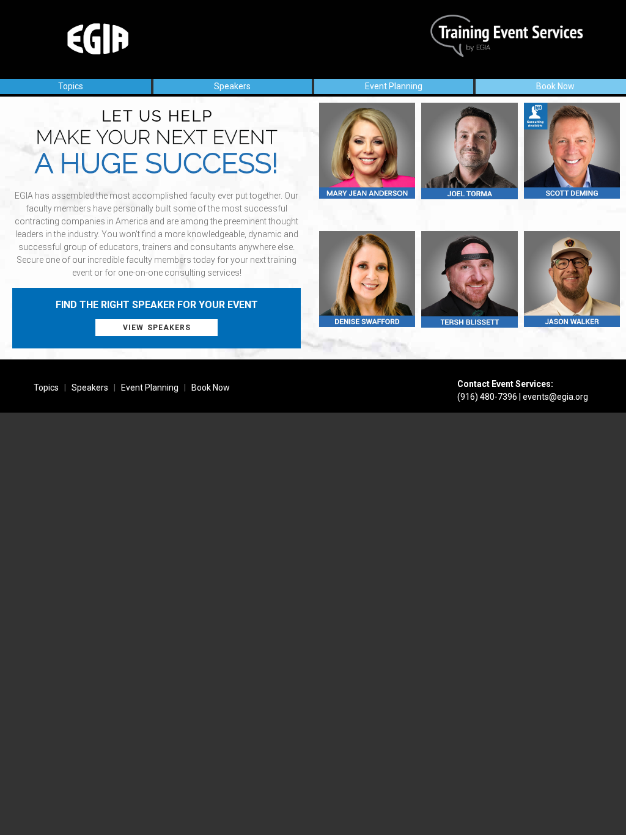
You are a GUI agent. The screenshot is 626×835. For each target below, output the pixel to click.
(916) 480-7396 (487, 397)
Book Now (555, 86)
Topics (70, 86)
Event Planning (393, 86)
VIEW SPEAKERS (157, 327)
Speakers (232, 86)
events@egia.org (555, 397)
